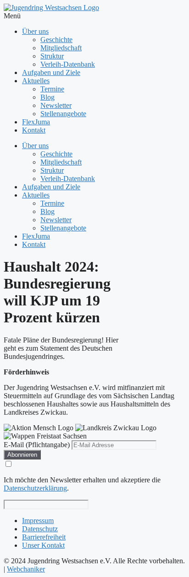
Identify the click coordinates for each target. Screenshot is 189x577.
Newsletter (56, 105)
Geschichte (56, 39)
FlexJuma (36, 122)
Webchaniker (26, 569)
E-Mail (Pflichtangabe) (37, 445)
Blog (47, 97)
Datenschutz (40, 529)
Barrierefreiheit (44, 537)
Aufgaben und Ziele (51, 72)
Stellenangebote (63, 114)
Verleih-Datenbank (67, 64)
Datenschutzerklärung (35, 488)
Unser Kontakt (43, 545)
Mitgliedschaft (61, 48)
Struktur (52, 56)
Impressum (38, 520)
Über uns (35, 31)
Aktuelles (36, 81)
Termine (52, 89)
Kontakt (33, 130)
